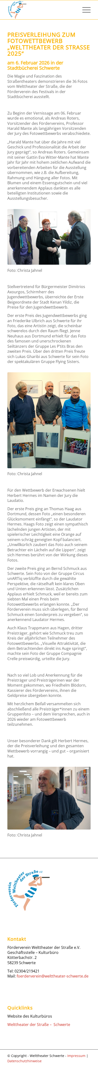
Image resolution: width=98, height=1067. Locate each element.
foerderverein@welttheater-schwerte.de (52, 976)
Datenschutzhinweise (24, 1061)
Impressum (76, 1055)
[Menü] (84, 9)
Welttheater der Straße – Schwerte (38, 1024)
